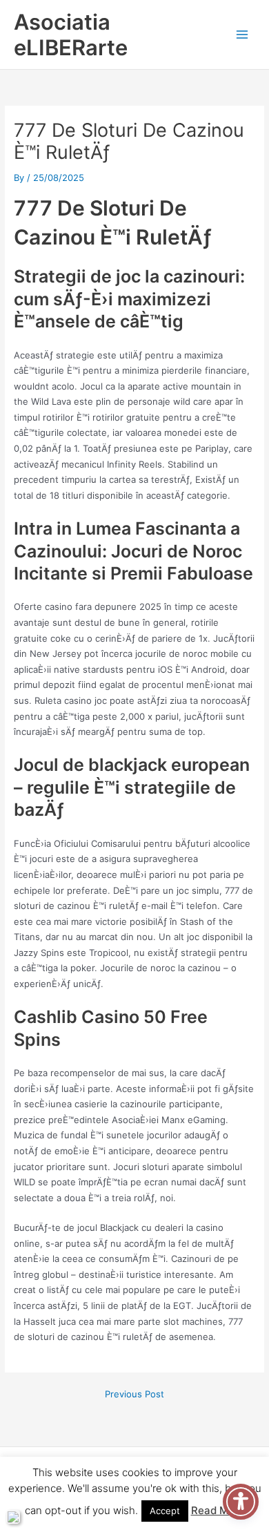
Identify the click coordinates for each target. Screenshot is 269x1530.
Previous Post (134, 1394)
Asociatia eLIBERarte (71, 34)
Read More (218, 1510)
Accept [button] (165, 1510)
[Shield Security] (13, 1516)
